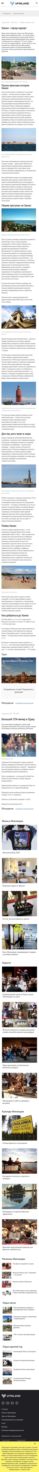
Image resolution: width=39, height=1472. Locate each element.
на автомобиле (17, 619)
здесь (3, 638)
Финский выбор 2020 (11, 853)
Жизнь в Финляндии (12, 821)
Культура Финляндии (13, 1111)
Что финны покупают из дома (23, 1264)
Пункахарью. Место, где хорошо (24, 1351)
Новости (6, 962)
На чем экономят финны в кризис (15, 919)
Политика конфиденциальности (13, 1430)
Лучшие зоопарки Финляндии (24, 1360)
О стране (5, 1409)
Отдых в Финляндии (9, 1413)
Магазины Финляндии (13, 1259)
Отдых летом (9, 1302)
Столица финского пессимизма (14, 1143)
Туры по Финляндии (9, 1416)
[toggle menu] (3, 3)
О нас (3, 1423)
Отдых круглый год (12, 1346)
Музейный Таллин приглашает (24, 1369)
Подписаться (21, 1440)
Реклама (4, 1427)
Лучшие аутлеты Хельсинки (22, 1282)
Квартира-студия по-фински (13, 886)
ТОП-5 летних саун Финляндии (24, 1334)
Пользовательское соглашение (12, 1420)
